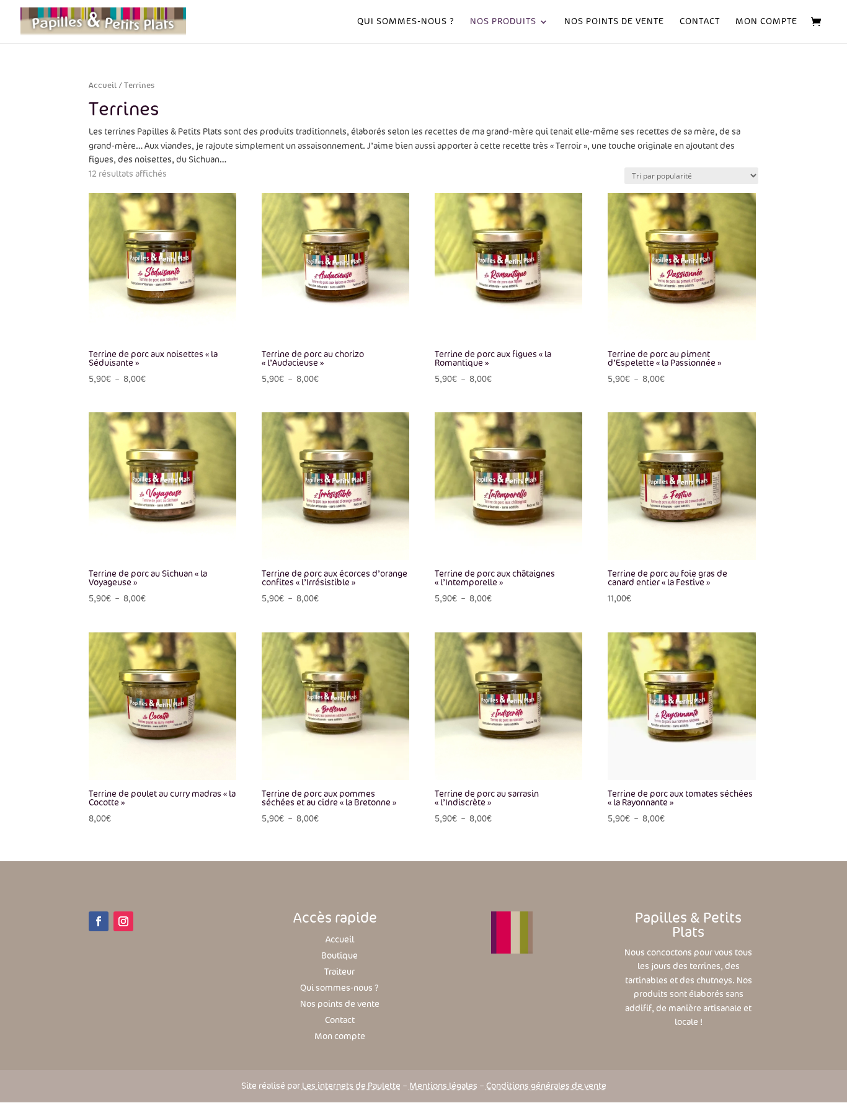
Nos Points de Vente (614, 22)
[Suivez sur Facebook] (99, 921)
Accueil (103, 86)
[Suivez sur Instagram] (123, 921)
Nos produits (503, 22)
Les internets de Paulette (351, 1086)
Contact (700, 22)
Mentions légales (443, 1086)
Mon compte (766, 22)
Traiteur (339, 972)
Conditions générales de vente (546, 1086)
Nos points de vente (339, 1004)
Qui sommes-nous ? (406, 22)
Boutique (339, 955)
